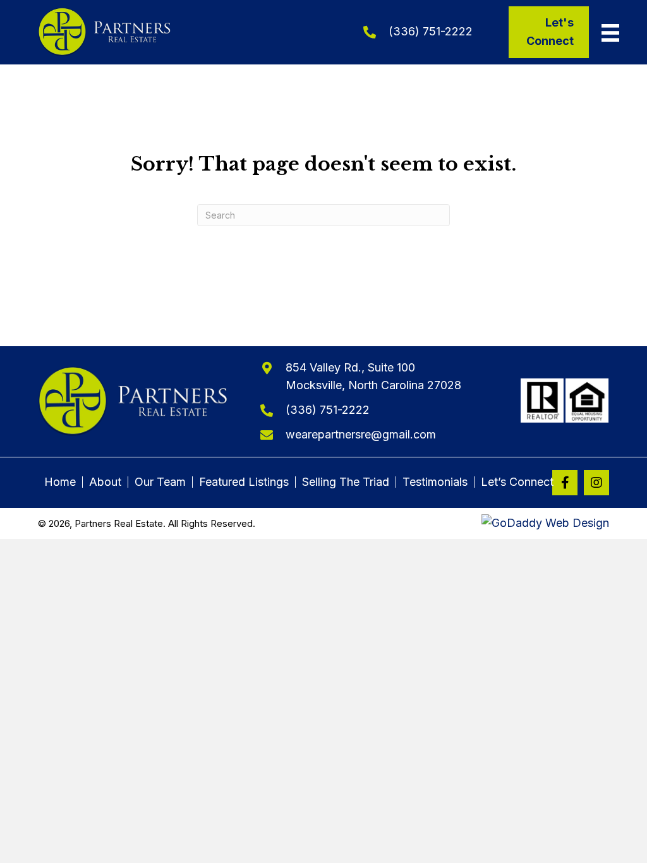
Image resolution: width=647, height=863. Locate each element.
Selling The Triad (345, 482)
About (105, 482)
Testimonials (435, 482)
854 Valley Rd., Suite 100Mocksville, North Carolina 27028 (373, 376)
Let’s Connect (517, 482)
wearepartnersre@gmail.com (361, 434)
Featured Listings (244, 482)
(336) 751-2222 (431, 31)
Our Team (160, 482)
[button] (564, 482)
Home (60, 482)
